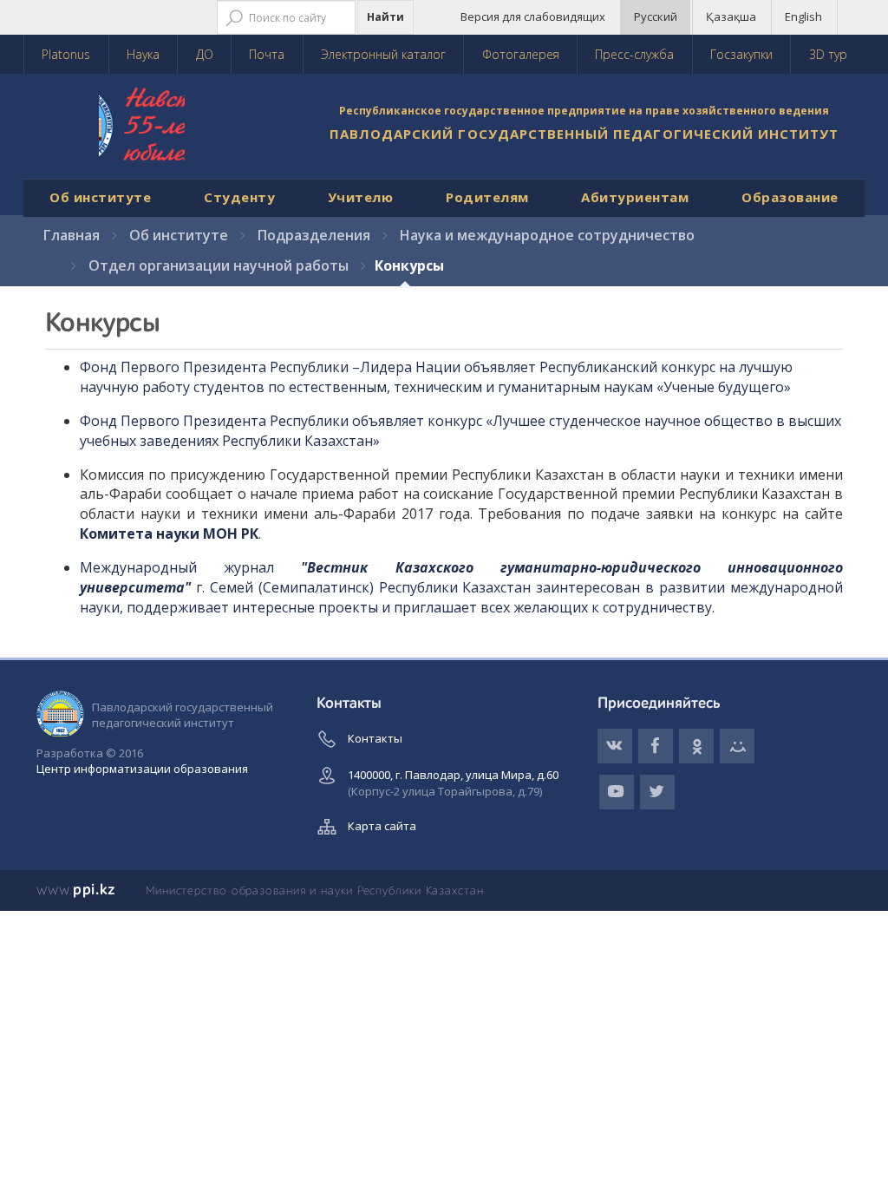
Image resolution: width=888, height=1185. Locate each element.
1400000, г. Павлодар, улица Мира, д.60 (453, 783)
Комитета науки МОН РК (169, 533)
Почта (266, 54)
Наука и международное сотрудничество (547, 235)
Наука (143, 54)
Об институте (100, 197)
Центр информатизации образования (142, 768)
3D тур (828, 54)
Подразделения (314, 235)
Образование (790, 197)
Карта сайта (382, 826)
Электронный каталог (383, 54)
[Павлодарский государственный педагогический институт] (162, 130)
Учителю (361, 197)
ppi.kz (75, 890)
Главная (71, 235)
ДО (204, 54)
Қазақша (731, 16)
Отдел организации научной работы (218, 265)
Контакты (375, 738)
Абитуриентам (635, 197)
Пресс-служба (634, 54)
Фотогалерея (520, 54)
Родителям (487, 197)
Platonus (66, 54)
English (803, 16)
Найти (385, 17)
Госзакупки (741, 54)
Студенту (239, 197)
